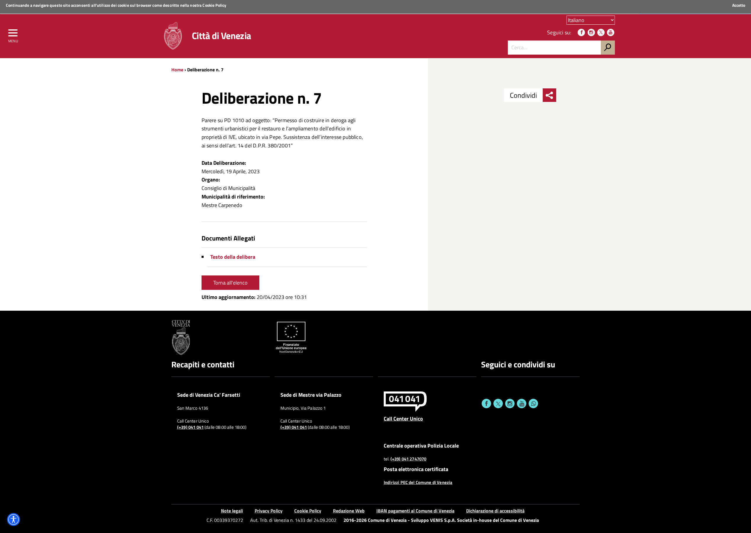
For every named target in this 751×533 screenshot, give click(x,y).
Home (177, 69)
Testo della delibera (232, 257)
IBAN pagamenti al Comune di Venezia (415, 510)
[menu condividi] (549, 95)
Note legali (232, 510)
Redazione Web (349, 510)
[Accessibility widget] (13, 519)
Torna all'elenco (230, 283)
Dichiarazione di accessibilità (495, 510)
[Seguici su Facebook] (581, 32)
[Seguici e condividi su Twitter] (498, 403)
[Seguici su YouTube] (610, 32)
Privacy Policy (269, 510)
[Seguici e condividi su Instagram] (510, 403)
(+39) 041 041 (190, 427)
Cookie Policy (214, 5)
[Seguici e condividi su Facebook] (486, 403)
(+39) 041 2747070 (408, 459)
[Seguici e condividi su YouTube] (521, 403)
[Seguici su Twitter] (601, 32)
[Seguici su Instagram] (591, 32)
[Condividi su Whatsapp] (533, 403)
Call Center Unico (403, 418)
